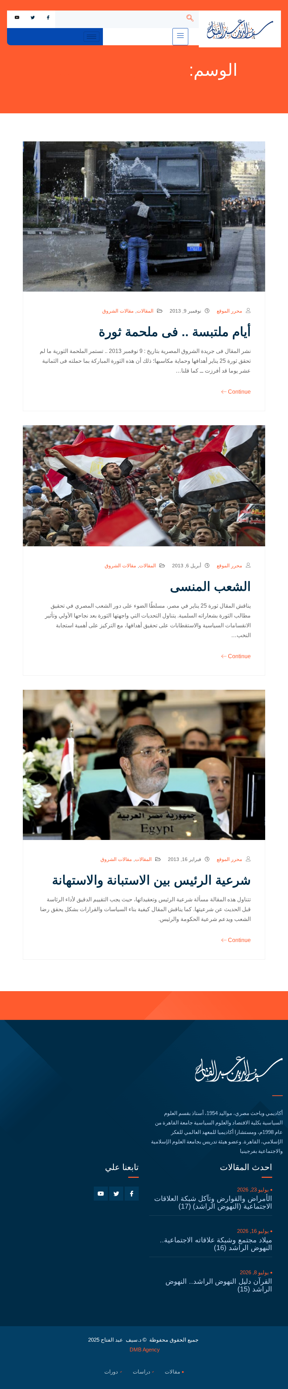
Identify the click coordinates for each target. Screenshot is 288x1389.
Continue (239, 392)
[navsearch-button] (190, 19)
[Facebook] (48, 17)
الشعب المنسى (210, 586)
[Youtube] (17, 17)
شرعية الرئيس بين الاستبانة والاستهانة (151, 880)
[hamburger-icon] (180, 36)
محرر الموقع (229, 311)
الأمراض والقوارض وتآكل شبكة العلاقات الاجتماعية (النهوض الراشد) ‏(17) (213, 1202)
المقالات (145, 311)
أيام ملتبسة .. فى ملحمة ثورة (175, 332)
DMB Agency (145, 1350)
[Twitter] (32, 17)
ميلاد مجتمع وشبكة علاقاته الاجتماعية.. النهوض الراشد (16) (216, 1243)
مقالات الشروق (118, 311)
